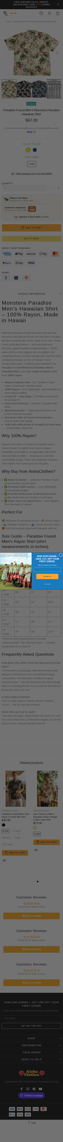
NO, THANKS (47, 584)
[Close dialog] (60, 554)
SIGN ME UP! (47, 576)
